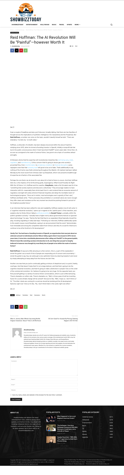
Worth (43, 295)
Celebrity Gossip (19, 30)
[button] (111, 24)
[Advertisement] (47, 470)
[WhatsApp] (26, 50)
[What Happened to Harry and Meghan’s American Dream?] (51, 418)
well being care (63, 160)
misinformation (30, 165)
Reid (31, 295)
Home (12, 30)
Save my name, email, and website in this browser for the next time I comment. (37, 395)
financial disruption (61, 165)
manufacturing (26, 162)
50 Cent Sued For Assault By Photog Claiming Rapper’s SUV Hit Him (63, 320)
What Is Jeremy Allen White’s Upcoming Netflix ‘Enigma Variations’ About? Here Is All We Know (25, 320)
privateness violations (45, 165)
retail (71, 160)
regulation (13, 162)
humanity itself (33, 167)
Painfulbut (25, 295)
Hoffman (18, 295)
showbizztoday (16, 46)
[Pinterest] (21, 50)
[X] (17, 50)
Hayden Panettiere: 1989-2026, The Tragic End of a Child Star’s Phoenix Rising (67, 439)
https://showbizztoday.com (31, 332)
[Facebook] (12, 50)
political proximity (43, 213)
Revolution (37, 295)
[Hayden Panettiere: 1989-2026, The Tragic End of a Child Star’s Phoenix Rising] (51, 439)
